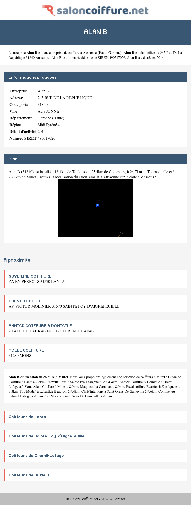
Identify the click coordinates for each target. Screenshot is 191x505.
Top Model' (28, 391)
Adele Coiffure (43, 386)
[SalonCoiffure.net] (96, 9)
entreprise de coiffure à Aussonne (73, 52)
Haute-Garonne (109, 52)
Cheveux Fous (57, 381)
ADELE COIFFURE (26, 350)
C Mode (53, 396)
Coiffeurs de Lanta (27, 417)
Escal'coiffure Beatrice (142, 386)
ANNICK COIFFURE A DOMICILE (40, 326)
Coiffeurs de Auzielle (29, 475)
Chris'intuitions (92, 391)
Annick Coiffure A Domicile (139, 381)
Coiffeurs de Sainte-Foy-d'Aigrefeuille (46, 436)
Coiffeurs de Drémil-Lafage (36, 456)
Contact (119, 498)
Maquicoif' (88, 386)
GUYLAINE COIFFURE (30, 276)
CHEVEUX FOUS (24, 301)
